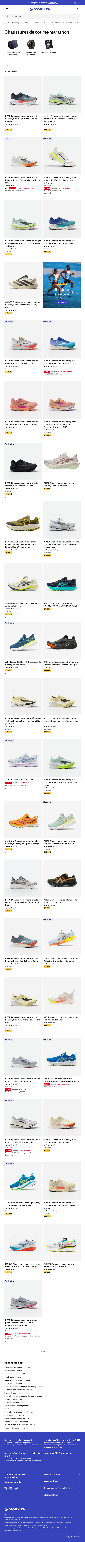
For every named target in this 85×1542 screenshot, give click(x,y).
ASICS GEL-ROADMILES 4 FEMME (19, 780)
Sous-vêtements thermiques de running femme (23, 1396)
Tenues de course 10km (13, 1393)
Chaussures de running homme (16, 1406)
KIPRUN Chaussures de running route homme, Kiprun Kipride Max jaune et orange (60, 1205)
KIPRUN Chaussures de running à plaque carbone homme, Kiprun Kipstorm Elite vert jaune (23, 243)
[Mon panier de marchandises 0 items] (78, 9)
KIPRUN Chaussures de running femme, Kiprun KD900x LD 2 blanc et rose (61, 178)
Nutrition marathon (48, 52)
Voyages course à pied (13, 1399)
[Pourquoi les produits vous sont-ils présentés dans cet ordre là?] (5, 71)
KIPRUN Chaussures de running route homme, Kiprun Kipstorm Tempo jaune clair (22, 1020)
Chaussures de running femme (16, 1418)
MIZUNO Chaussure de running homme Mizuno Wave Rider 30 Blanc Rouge (22, 1265)
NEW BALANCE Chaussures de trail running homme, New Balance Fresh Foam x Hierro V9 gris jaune (21, 544)
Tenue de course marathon (13, 53)
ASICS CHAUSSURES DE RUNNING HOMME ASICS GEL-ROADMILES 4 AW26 (61, 1079)
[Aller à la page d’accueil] (39, 9)
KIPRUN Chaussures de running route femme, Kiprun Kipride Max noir (21, 484)
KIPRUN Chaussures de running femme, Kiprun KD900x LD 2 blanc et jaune (23, 1140)
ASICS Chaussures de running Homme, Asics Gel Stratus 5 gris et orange (61, 959)
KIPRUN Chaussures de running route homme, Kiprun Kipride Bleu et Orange (22, 959)
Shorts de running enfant (14, 1409)
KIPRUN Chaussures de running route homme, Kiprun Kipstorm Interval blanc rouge (23, 180)
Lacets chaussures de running (16, 1421)
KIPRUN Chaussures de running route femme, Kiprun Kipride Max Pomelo (21, 423)
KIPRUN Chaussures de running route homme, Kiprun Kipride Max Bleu (60, 242)
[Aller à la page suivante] (50, 1351)
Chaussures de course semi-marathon (19, 1367)
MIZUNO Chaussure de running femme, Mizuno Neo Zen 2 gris (61, 1018)
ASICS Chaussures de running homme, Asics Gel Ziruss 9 (22, 604)
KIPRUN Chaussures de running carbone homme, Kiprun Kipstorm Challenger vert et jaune (62, 118)
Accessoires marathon (31, 53)
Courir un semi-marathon (14, 1377)
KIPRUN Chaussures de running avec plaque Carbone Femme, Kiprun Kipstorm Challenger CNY (60, 424)
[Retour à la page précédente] (34, 1351)
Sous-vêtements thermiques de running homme (23, 1386)
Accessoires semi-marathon (15, 1383)
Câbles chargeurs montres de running (19, 1425)
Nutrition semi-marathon (14, 1402)
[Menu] (7, 9)
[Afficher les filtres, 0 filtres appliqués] (7, 65)
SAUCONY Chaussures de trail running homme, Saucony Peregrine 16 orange (22, 842)
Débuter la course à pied (14, 1415)
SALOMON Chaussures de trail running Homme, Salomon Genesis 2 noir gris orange (61, 664)
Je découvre (61, 302)
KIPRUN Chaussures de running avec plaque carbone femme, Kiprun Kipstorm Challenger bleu (21, 1322)
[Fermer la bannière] (79, 2)
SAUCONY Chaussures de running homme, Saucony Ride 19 (59, 1265)
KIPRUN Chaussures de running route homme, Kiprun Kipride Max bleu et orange (21, 118)
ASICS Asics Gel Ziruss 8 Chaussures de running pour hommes (23, 663)
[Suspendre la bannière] (75, 2)
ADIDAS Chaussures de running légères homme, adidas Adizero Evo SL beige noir (23, 304)
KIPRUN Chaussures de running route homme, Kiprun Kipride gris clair (21, 362)
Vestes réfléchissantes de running (18, 1390)
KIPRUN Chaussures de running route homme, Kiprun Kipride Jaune (60, 1140)
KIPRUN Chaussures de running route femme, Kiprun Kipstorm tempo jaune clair (61, 721)
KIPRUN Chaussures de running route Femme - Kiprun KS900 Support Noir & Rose (22, 902)
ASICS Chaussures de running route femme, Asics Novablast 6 (60, 484)
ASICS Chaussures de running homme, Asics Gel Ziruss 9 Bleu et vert (22, 1204)
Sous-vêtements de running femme (18, 1412)
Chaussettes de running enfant (16, 1428)
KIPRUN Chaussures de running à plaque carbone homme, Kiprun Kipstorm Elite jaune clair (23, 721)
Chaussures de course (13, 1371)
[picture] (23, 94)
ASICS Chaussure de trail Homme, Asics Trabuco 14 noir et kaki (62, 901)
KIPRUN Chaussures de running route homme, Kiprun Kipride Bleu (60, 362)
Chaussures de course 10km (15, 1374)
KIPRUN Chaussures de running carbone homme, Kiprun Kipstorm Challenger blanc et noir (62, 544)
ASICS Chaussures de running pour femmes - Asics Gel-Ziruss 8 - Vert (59, 842)
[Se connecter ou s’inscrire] (72, 9)
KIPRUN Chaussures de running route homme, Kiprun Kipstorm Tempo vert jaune (60, 782)
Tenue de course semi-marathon (17, 1380)
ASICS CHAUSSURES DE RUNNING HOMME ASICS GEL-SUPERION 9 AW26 (60, 604)
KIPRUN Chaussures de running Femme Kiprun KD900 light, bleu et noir (22, 1079)
